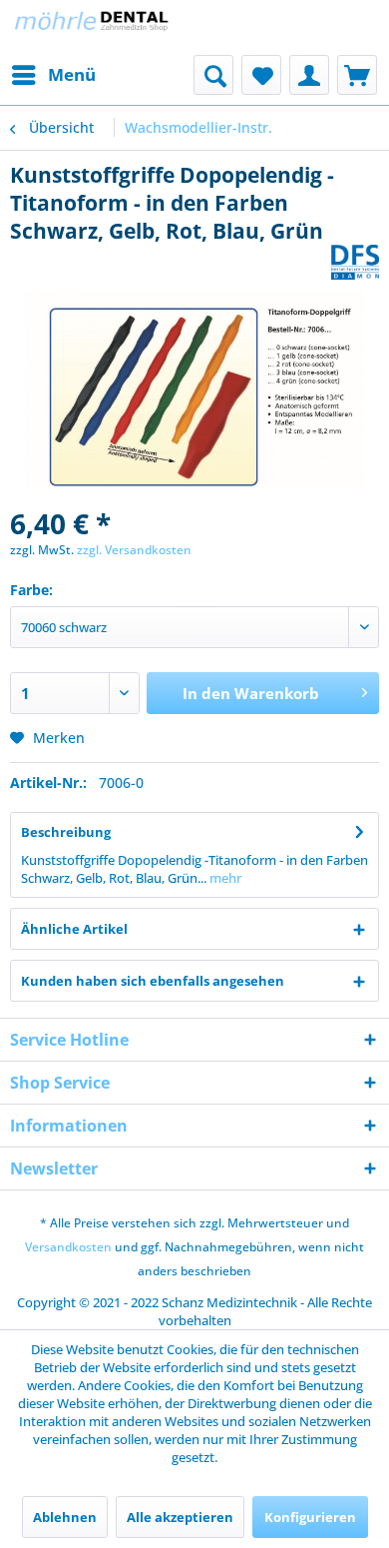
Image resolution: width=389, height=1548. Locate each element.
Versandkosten (68, 1246)
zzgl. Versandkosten (134, 549)
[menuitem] (53, 75)
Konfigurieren (310, 1517)
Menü (72, 74)
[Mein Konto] (309, 75)
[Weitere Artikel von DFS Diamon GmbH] (355, 262)
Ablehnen (65, 1517)
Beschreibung (66, 832)
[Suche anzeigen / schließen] (213, 75)
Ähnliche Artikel (74, 929)
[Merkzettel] (261, 75)
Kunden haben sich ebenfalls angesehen (152, 981)
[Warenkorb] (357, 75)
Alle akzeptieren (180, 1517)
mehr (223, 878)
